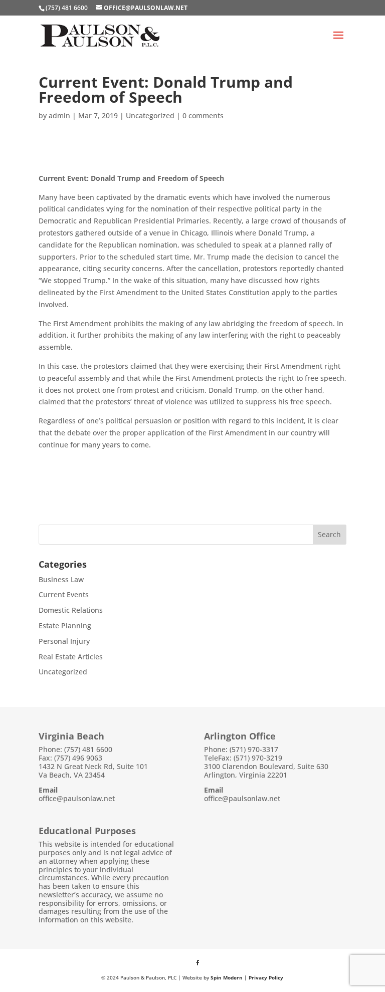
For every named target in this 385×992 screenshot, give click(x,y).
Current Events (64, 594)
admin (59, 115)
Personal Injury (64, 641)
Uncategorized (150, 115)
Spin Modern (227, 977)
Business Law (61, 579)
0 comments (203, 115)
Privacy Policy (266, 977)
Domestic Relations (71, 610)
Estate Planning (65, 625)
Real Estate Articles (71, 656)
